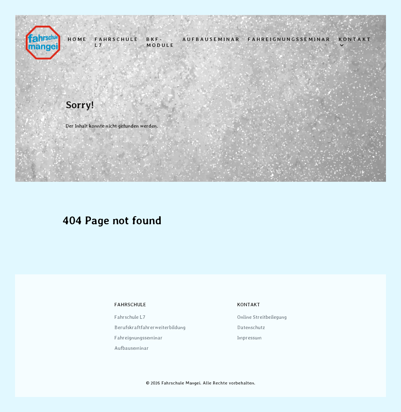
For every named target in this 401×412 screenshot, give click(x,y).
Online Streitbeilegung (262, 317)
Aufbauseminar (131, 348)
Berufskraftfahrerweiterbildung (149, 327)
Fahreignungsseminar (138, 338)
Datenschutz (251, 327)
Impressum (249, 338)
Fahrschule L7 (129, 317)
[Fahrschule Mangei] (43, 42)
